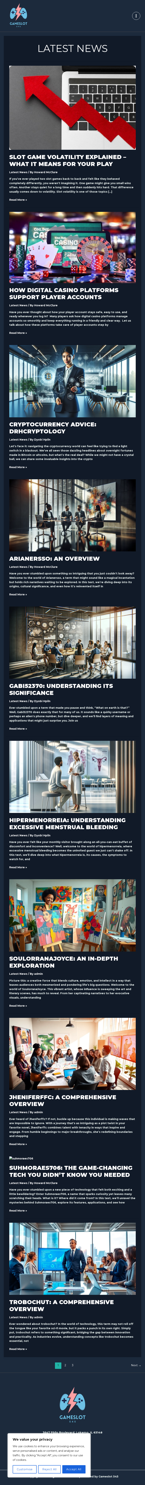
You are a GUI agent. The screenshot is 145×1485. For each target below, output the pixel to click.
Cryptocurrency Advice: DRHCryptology (52, 428)
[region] (49, 1455)
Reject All (49, 1469)
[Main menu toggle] (136, 16)
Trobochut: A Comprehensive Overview (61, 1306)
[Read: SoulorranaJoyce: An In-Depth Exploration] (72, 915)
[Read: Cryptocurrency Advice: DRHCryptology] (72, 380)
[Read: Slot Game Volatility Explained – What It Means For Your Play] (72, 107)
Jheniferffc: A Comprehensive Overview (62, 1101)
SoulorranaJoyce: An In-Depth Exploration (63, 962)
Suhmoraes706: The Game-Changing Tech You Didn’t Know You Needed (70, 1171)
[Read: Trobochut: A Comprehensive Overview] (72, 1258)
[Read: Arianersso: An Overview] (72, 515)
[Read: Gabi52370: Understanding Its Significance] (72, 642)
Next (136, 1365)
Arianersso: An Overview (54, 558)
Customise (25, 1469)
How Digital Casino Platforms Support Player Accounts (63, 294)
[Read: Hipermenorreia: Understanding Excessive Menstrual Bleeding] (72, 776)
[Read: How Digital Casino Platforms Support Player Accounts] (72, 247)
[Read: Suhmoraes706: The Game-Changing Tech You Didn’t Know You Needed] (21, 1158)
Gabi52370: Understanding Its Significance (61, 689)
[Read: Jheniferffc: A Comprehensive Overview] (72, 1053)
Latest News (18, 172)
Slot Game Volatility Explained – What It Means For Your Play (67, 160)
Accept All (73, 1469)
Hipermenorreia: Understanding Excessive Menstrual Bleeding (67, 824)
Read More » (18, 199)
